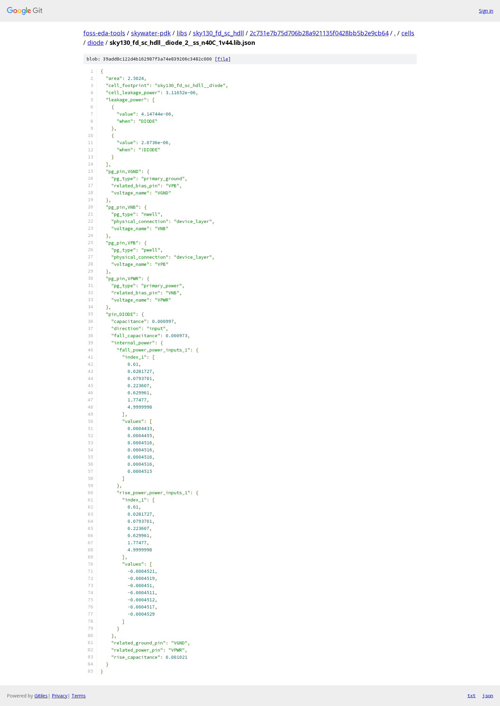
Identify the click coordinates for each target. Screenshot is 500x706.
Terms (78, 695)
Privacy (59, 695)
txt (471, 695)
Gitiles (41, 695)
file (222, 59)
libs (182, 33)
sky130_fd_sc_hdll (218, 33)
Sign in (486, 10)
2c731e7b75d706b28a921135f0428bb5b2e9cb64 (319, 33)
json (487, 695)
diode (95, 42)
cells (407, 33)
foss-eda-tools (104, 33)
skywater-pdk (151, 33)
